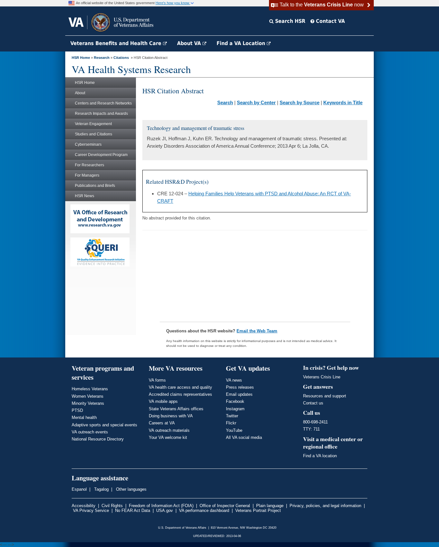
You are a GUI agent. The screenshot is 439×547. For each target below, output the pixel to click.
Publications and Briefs (95, 185)
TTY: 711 (311, 429)
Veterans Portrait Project (258, 510)
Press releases (240, 387)
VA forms (157, 380)
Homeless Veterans (90, 388)
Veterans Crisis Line (321, 377)
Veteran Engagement (93, 124)
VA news (234, 380)
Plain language (269, 505)
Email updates (239, 394)
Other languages (131, 489)
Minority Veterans (88, 403)
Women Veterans (87, 396)
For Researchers (89, 165)
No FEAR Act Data (132, 510)
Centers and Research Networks (103, 103)
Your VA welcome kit (168, 437)
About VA (189, 43)
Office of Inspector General (225, 505)
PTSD (77, 410)
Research (102, 58)
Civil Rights (112, 505)
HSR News (84, 196)
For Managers (87, 175)
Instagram (235, 408)
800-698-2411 (315, 422)
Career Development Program (101, 155)
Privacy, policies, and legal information (325, 505)
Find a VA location (320, 455)
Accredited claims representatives (180, 394)
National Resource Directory (98, 439)
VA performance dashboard (204, 510)
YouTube (234, 430)
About (80, 93)
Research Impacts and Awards (101, 113)
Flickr (231, 423)
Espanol (79, 489)
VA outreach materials (169, 430)
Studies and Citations (93, 134)
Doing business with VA (171, 415)
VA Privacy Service (91, 510)
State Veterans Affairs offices (176, 408)
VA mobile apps (163, 401)
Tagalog (101, 489)
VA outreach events (90, 432)
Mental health (84, 417)
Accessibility (83, 505)
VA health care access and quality (180, 387)
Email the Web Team (257, 331)
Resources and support (324, 396)
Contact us (313, 403)
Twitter (232, 415)
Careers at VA (162, 423)
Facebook (235, 401)
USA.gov (164, 510)
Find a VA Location (242, 43)
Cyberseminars (88, 144)
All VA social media (244, 437)
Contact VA (329, 21)
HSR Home (81, 58)
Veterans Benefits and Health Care (116, 43)
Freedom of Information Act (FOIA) (161, 505)
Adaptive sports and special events (104, 424)
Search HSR (289, 21)
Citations (121, 58)
